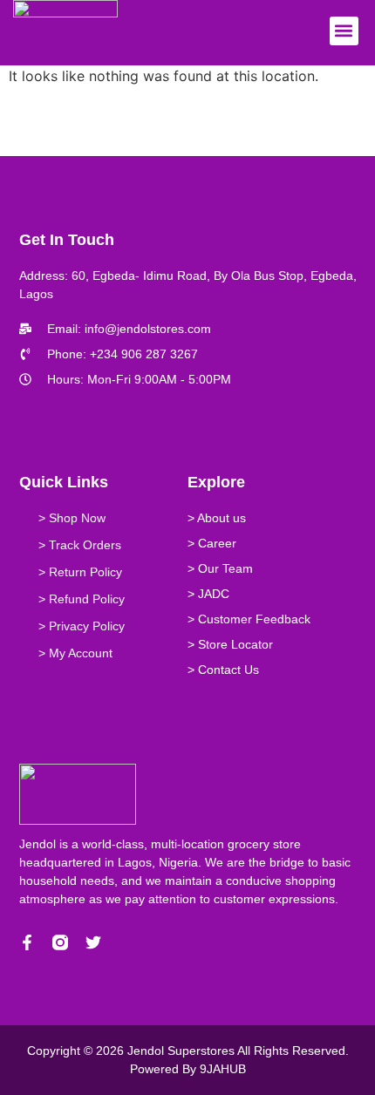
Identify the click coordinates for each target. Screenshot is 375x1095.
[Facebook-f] (27, 942)
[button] (344, 31)
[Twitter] (93, 942)
